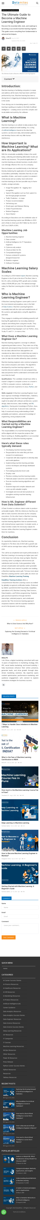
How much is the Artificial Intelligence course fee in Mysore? (24, 1140)
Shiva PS (8, 38)
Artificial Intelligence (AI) (11, 1004)
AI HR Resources (9, 992)
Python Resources (9, 1070)
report (23, 276)
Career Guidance (9, 1008)
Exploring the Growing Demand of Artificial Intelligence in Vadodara (20, 633)
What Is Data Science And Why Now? (20, 624)
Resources (7, 1073)
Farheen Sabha (6, 826)
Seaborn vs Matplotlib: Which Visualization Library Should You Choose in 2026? (26, 1160)
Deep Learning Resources (12, 1031)
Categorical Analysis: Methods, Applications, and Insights (26, 1171)
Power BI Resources (10, 1058)
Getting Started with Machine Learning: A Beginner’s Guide (18, 887)
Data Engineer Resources (12, 1019)
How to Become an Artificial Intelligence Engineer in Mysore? (26, 1127)
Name (4, 903)
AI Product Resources (10, 1000)
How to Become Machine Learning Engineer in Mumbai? (19, 854)
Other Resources (9, 1054)
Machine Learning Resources (10, 10)
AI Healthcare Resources (12, 988)
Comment (5, 921)
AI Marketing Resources (11, 996)
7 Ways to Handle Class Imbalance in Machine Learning (19, 725)
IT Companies (8, 1039)
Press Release (8, 1062)
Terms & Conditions (19, 1212)
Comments (6, 898)
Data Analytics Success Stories (14, 1015)
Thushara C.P (5, 795)
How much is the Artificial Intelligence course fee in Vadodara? (24, 1116)
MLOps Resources (9, 1050)
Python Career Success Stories (14, 1066)
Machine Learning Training (19, 576)
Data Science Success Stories (13, 1027)
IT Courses (7, 1042)
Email (4, 912)
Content (8, 79)
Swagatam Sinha (6, 858)
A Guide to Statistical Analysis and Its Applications (26, 1190)
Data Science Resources (11, 1023)
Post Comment (8, 937)
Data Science (8, 307)
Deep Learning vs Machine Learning (15, 823)
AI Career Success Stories (12, 980)
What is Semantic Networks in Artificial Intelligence (25, 1200)
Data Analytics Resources (12, 1011)
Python (31, 387)
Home (5, 968)
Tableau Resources (10, 1077)
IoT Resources (8, 1035)
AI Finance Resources (10, 984)
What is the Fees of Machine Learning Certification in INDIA (16, 758)
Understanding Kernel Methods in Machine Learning (26, 1180)
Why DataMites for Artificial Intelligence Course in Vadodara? (25, 1104)
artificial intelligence (10, 130)
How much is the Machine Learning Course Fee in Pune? (20, 791)
